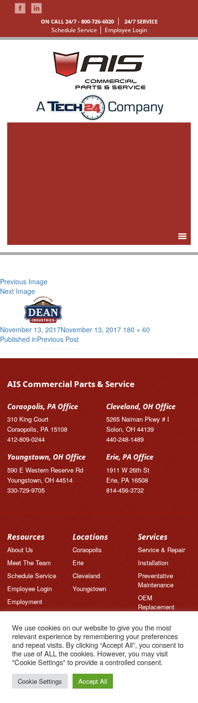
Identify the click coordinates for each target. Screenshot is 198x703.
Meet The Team (29, 562)
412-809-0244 (26, 439)
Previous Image (24, 281)
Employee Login (126, 30)
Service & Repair (161, 549)
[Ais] (99, 106)
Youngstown (89, 588)
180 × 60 (136, 329)
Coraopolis (87, 549)
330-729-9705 (26, 490)
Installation (153, 562)
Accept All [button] (92, 681)
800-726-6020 (97, 21)
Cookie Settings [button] (40, 681)
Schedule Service (74, 30)
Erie (78, 562)
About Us (20, 549)
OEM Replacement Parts (156, 606)
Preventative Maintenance (155, 580)
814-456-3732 (125, 490)
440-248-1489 (125, 439)
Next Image (17, 291)
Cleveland (86, 575)
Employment (24, 601)
